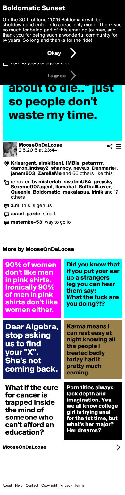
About (7, 486)
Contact (32, 486)
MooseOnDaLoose (40, 145)
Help (19, 486)
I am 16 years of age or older (41, 63)
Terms (80, 486)
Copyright (49, 486)
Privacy (66, 486)
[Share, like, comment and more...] (32, 317)
